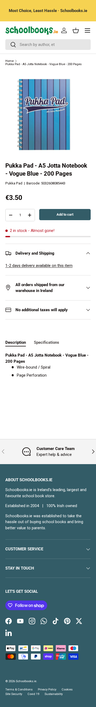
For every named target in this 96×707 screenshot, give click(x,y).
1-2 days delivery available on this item (39, 265)
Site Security (13, 694)
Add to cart (65, 214)
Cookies (67, 689)
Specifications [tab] (46, 342)
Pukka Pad (13, 183)
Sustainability (54, 694)
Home (9, 61)
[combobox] (48, 44)
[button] (76, 30)
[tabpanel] (48, 365)
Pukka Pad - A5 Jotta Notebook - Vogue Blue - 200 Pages (43, 64)
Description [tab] (15, 342)
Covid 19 (33, 694)
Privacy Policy (47, 689)
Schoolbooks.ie (26, 681)
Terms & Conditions (19, 689)
